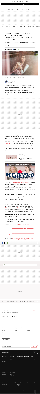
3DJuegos (11, 358)
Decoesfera (4, 374)
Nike (33, 26)
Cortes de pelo (18, 332)
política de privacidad (15, 312)
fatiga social (7, 143)
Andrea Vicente (20, 140)
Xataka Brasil (4, 384)
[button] (11, 81)
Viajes (3, 330)
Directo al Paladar (27, 358)
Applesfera (4, 361)
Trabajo (28, 327)
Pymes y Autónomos (12, 375)
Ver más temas (6, 339)
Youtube (12, 316)
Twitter (15, 49)
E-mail (18, 49)
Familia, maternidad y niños (19, 328)
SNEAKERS (26, 9)
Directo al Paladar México (27, 383)
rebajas (14, 26)
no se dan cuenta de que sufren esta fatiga (22, 182)
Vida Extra (11, 359)
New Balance (29, 26)
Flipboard (16, 49)
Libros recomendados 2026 (20, 301)
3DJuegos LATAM (13, 382)
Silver (16, 330)
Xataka (3, 358)
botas (3, 332)
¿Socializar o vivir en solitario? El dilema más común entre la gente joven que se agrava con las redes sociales (25, 157)
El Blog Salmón (12, 372)
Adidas (21, 26)
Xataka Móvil (4, 359)
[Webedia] (5, 352)
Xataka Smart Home (4, 364)
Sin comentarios (9, 49)
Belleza (28, 330)
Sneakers (4, 327)
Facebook (13, 49)
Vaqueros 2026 (12, 301)
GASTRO (21, 9)
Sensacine (18, 358)
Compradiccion (5, 375)
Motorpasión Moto (34, 359)
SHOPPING (13, 9)
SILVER (31, 9)
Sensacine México (20, 382)
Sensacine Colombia (18, 385)
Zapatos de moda (30, 332)
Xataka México (4, 382)
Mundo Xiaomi (4, 365)
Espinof (18, 359)
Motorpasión (33, 358)
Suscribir (35, 310)
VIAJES (17, 9)
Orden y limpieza (5, 335)
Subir (34, 352)
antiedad (29, 335)
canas (17, 26)
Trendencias (21, 154)
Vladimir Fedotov (21, 224)
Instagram (14, 316)
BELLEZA (8, 9)
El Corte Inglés (37, 26)
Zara (24, 26)
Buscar (33, 346)
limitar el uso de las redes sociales (12, 207)
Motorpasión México (33, 383)
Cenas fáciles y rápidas (30, 301)
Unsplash (28, 224)
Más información (13, 392)
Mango (10, 26)
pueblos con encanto (19, 335)
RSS (17, 316)
